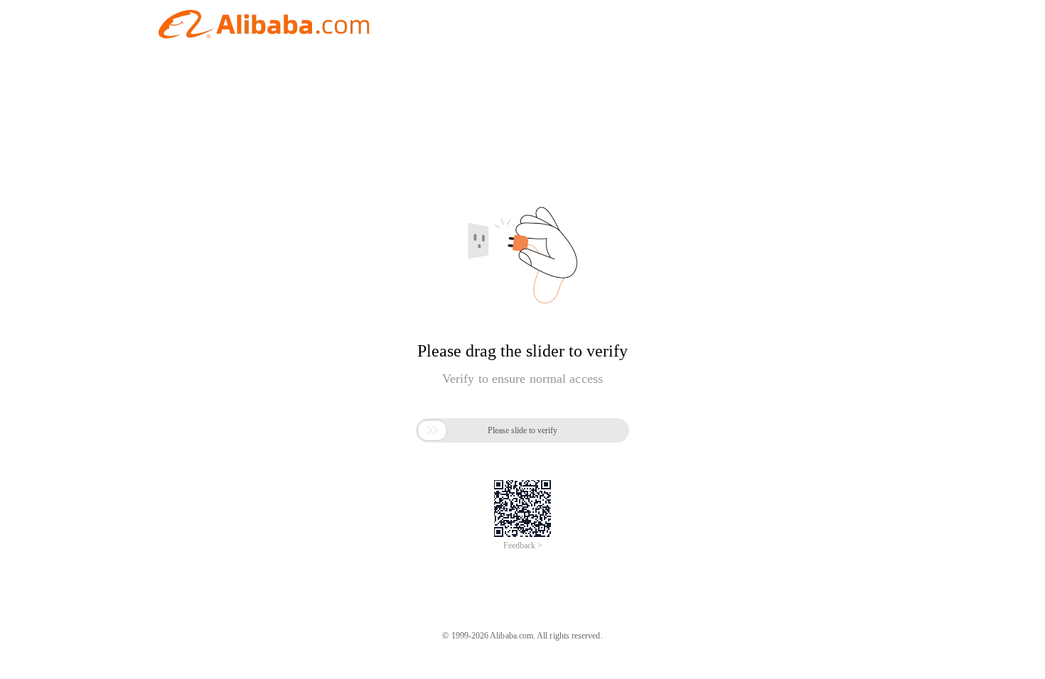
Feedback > (522, 545)
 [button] (432, 430)
